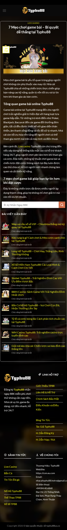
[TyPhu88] (33, 10)
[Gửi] (62, 205)
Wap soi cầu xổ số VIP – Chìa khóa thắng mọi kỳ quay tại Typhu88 (38, 225)
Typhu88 (19, 389)
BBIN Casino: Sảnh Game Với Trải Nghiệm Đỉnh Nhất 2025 (38, 293)
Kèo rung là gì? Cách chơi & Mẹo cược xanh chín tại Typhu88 (38, 239)
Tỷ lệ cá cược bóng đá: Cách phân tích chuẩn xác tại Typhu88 (38, 320)
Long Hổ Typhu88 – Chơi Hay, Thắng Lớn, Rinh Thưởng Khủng (38, 253)
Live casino (24, 146)
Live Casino (33, 23)
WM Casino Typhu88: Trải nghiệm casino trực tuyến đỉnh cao (37, 334)
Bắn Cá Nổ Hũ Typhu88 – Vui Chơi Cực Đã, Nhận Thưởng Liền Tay (36, 307)
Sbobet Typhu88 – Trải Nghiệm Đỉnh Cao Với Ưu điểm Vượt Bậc (37, 280)
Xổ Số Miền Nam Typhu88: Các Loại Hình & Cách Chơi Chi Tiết (36, 266)
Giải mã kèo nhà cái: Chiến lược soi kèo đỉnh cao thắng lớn (38, 347)
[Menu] (4, 10)
